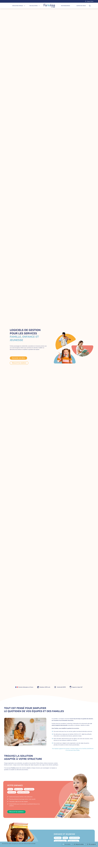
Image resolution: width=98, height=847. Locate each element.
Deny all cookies (80, 844)
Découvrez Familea (17, 5)
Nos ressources (65, 5)
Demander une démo (18, 358)
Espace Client (90, 1)
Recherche (90, 6)
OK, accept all (92, 844)
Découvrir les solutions (19, 363)
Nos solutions (33, 5)
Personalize (67, 844)
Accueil (49, 5)
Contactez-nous (81, 5)
